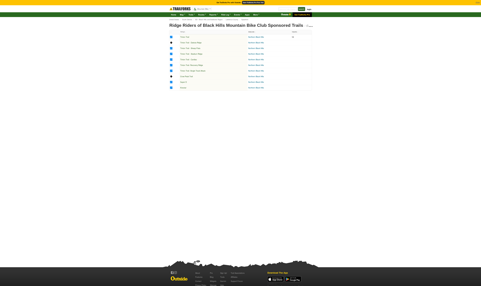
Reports (212, 14)
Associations (238, 273)
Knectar (183, 87)
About (197, 273)
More (255, 14)
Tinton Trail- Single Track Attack (192, 70)
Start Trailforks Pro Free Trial (253, 3)
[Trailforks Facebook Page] (172, 273)
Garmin (223, 281)
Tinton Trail (184, 37)
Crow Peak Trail (186, 76)
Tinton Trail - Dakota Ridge (191, 42)
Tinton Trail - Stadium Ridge (191, 54)
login (309, 9)
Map (182, 14)
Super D (183, 82)
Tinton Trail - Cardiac (188, 59)
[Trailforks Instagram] (175, 273)
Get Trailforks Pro (302, 14)
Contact (198, 281)
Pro (211, 273)
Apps (247, 14)
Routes (201, 14)
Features (198, 277)
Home (173, 14)
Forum (237, 281)
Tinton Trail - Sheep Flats (190, 48)
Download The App (277, 272)
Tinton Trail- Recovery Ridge (191, 65)
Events (237, 14)
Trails (191, 14)
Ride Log (225, 14)
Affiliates (234, 277)
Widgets (213, 281)
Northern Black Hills (256, 37)
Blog (211, 277)
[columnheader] (174, 32)
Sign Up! (223, 273)
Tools (222, 277)
